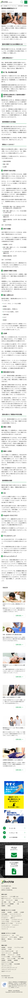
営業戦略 (3, 960)
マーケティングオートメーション (8, 927)
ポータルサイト (4, 917)
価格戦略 (16, 960)
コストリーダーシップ (6, 953)
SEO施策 (3, 912)
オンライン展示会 (5, 919)
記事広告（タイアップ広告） (7, 923)
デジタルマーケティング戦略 (7, 962)
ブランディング (11, 954)
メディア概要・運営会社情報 (7, 977)
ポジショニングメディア (16, 916)
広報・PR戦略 (21, 958)
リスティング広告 (5, 921)
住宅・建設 (3, 902)
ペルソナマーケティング (6, 965)
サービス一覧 (12, 828)
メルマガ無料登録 (13, 837)
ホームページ (18, 923)
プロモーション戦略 (11, 958)
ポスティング (4, 937)
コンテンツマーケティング (15, 914)
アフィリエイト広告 (15, 921)
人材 (2, 900)
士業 (14, 902)
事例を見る (14, 888)
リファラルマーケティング (16, 919)
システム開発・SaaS (14, 896)
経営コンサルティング (6, 898)
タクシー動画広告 (17, 939)
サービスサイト (15, 925)
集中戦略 (3, 954)
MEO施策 (9, 912)
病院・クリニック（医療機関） (7, 903)
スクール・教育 (21, 902)
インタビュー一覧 (13, 833)
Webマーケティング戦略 (6, 964)
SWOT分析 (3, 949)
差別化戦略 (15, 953)
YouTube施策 (4, 914)
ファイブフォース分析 (18, 947)
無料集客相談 (15, 996)
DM (13, 935)
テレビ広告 (3, 940)
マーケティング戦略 (5, 956)
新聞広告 (21, 937)
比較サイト (12, 917)
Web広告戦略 (17, 964)
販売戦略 (9, 960)
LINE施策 (22, 912)
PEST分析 (10, 947)
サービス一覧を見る (5, 888)
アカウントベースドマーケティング (8, 969)
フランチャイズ (9, 900)
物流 (9, 902)
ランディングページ (5, 925)
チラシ (17, 935)
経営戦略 (3, 947)
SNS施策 (15, 912)
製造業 (16, 900)
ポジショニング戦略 (16, 956)
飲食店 (9, 905)
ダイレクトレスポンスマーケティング (9, 967)
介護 (18, 903)
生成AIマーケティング (6, 971)
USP (17, 951)
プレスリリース (4, 928)
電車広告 (9, 939)
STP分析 (18, 954)
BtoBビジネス (4, 896)
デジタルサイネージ (5, 935)
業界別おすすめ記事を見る (6, 890)
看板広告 (3, 939)
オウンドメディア (5, 916)
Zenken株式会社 (16, 990)
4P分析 (2, 958)
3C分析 (9, 949)
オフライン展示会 (13, 937)
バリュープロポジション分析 (7, 951)
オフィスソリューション (18, 898)
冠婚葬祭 (3, 905)
